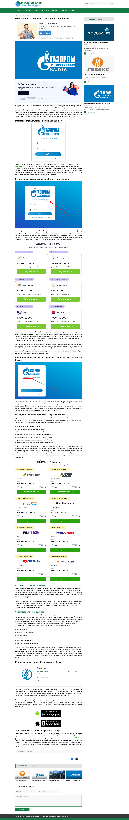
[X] (77, 759)
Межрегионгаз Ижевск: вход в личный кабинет (74, 781)
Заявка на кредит (68, 10)
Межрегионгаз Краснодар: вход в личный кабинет (56, 781)
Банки (28, 10)
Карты (44, 10)
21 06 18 (73, 592)
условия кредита (52, 37)
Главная (18, 10)
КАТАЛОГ (54, 10)
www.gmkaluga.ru (20, 166)
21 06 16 (78, 738)
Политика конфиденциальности (51, 816)
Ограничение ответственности (31, 816)
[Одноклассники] (75, 759)
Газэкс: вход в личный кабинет (21, 781)
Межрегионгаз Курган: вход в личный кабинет (39, 781)
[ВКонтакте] (72, 759)
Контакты (18, 816)
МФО (36, 10)
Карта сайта (65, 816)
